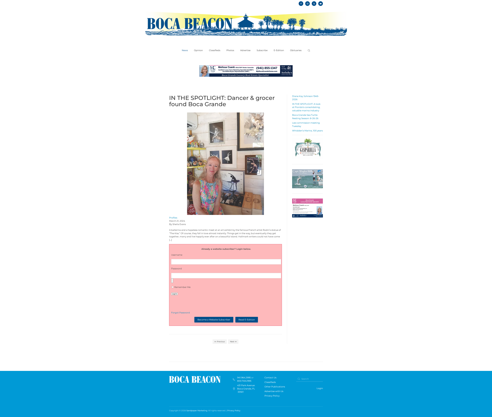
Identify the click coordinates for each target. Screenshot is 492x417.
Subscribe (262, 50)
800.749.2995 (244, 381)
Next (232, 341)
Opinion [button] (198, 50)
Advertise (245, 50)
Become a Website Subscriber (213, 319)
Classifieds (214, 50)
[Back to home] (246, 23)
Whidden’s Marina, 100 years (307, 130)
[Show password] (172, 280)
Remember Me (182, 287)
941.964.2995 (244, 377)
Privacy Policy (272, 395)
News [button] (185, 50)
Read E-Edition (246, 319)
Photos (230, 50)
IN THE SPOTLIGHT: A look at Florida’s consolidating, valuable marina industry (306, 107)
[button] (309, 50)
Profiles (173, 217)
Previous (221, 341)
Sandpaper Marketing (196, 410)
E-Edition (279, 50)
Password (176, 268)
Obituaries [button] (295, 50)
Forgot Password (180, 312)
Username (176, 255)
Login (320, 388)
